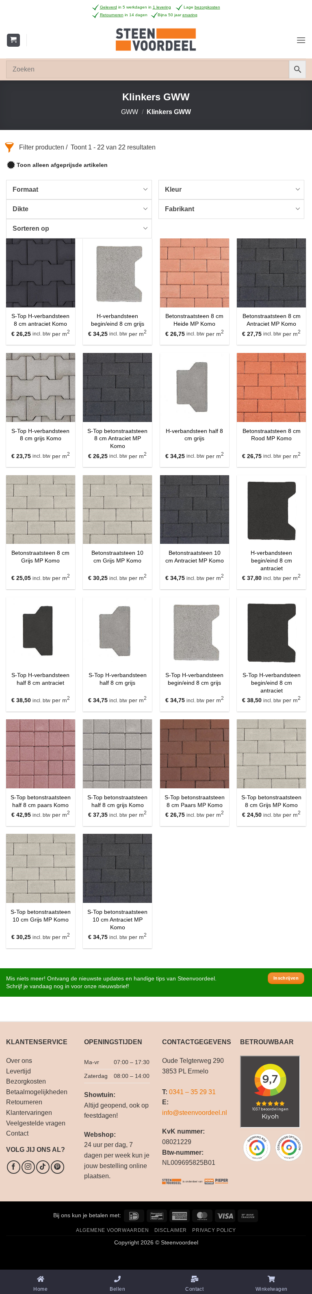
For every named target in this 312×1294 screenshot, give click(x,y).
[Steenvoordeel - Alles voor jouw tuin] (156, 40)
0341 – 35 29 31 (192, 1091)
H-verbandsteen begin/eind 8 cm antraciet (271, 560)
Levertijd (18, 1071)
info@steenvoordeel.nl (194, 1112)
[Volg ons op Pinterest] (57, 1167)
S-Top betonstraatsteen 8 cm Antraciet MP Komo (117, 438)
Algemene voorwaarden (112, 1230)
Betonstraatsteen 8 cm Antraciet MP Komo (272, 320)
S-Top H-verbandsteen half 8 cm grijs (118, 679)
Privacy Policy (214, 1230)
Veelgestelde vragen (35, 1123)
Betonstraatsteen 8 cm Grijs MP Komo (40, 557)
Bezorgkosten (26, 1081)
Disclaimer (170, 1230)
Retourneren (24, 1102)
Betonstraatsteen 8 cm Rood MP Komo (272, 435)
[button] (13, 40)
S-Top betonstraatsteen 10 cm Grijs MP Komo (41, 916)
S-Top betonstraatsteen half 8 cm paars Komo (41, 801)
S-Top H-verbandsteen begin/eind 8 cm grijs (194, 679)
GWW (129, 111)
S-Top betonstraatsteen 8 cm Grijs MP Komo (271, 801)
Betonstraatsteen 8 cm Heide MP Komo (194, 320)
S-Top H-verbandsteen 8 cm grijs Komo (40, 435)
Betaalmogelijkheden (36, 1091)
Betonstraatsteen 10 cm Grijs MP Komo (117, 557)
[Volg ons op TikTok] (43, 1167)
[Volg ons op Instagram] (28, 1167)
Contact (17, 1133)
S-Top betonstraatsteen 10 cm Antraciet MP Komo (117, 919)
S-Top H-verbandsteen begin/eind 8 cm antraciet (272, 682)
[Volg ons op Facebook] (13, 1167)
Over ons (19, 1060)
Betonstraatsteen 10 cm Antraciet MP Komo (194, 557)
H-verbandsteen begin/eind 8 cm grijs (117, 320)
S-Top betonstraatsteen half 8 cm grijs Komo (117, 801)
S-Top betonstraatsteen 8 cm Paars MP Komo (195, 801)
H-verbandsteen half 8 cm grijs (194, 435)
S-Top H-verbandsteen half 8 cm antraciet (40, 679)
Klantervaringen (29, 1112)
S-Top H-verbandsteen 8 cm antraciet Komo (40, 320)
